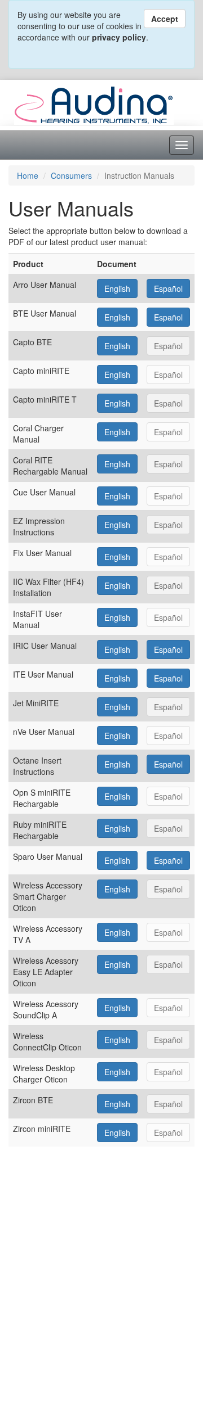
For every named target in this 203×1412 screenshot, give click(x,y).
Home (27, 175)
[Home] (93, 104)
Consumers (71, 175)
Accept (164, 18)
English (117, 288)
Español (168, 288)
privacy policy (119, 37)
